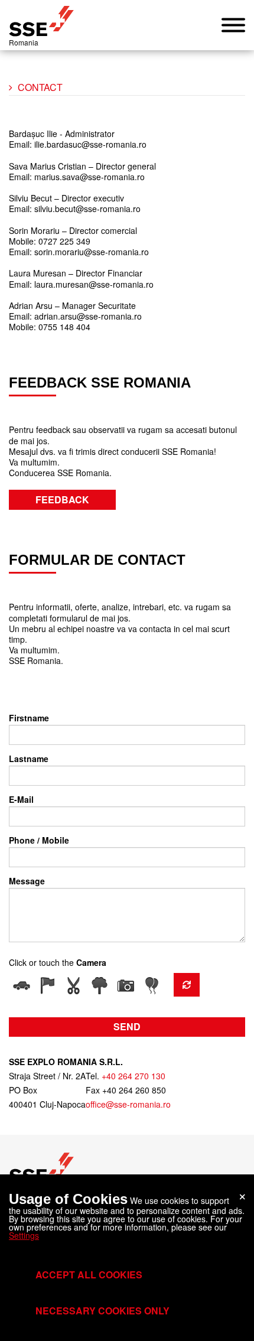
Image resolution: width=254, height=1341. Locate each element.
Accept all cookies (88, 1274)
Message (27, 881)
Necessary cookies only (102, 1310)
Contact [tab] (40, 87)
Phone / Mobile (39, 840)
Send (127, 1026)
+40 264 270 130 (133, 1076)
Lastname (28, 758)
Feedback (62, 499)
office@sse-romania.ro (128, 1104)
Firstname (29, 718)
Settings (24, 1235)
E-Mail (21, 799)
